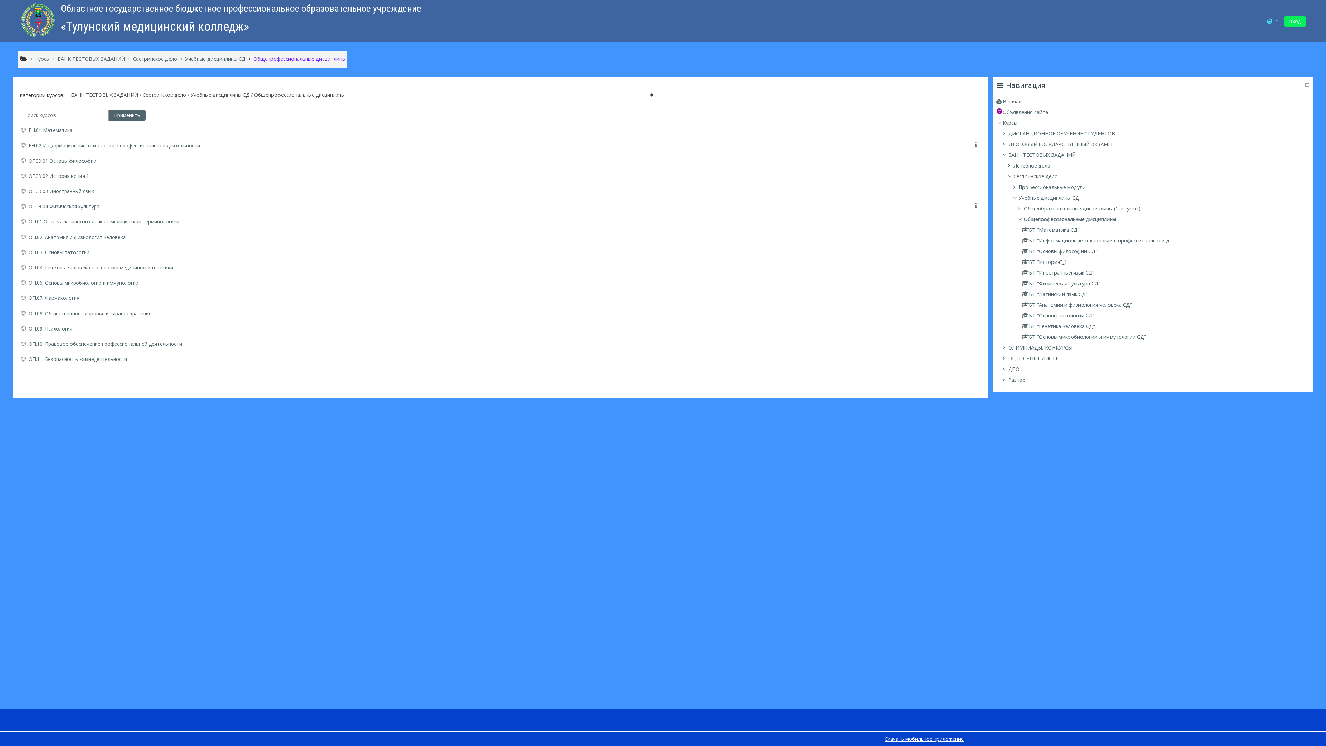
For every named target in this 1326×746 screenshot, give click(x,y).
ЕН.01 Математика (51, 130)
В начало (1014, 101)
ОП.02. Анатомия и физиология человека (77, 237)
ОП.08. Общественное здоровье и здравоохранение (90, 313)
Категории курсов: (42, 95)
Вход (1295, 21)
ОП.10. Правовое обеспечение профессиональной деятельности (105, 344)
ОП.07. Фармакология (54, 298)
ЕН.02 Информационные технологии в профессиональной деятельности (114, 145)
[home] (38, 19)
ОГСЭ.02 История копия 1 (59, 176)
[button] (1272, 21)
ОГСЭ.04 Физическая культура (64, 206)
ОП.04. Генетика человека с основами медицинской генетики (101, 267)
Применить (127, 115)
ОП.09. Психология (51, 328)
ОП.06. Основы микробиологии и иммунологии (83, 282)
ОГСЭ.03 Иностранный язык (61, 191)
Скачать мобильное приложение (924, 739)
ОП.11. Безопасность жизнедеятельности (78, 359)
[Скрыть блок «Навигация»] (1307, 85)
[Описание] (977, 145)
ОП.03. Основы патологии (59, 252)
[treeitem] (1152, 101)
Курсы (1010, 122)
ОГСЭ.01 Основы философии (62, 160)
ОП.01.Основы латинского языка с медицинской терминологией (104, 221)
